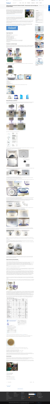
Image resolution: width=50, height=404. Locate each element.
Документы (7, 394)
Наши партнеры (7, 396)
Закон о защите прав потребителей (23, 398)
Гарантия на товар (16, 395)
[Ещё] (43, 2)
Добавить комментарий (20, 388)
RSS (43, 5)
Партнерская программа (8, 398)
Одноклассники (29, 397)
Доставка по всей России (16, 394)
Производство (7, 395)
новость (21, 24)
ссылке (23, 334)
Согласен (39, 402)
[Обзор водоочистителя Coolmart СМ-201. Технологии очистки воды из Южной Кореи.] (29, 13)
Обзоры (22, 395)
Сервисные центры (15, 396)
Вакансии (7, 399)
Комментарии (8, 386)
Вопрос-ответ (22, 394)
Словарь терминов (23, 396)
